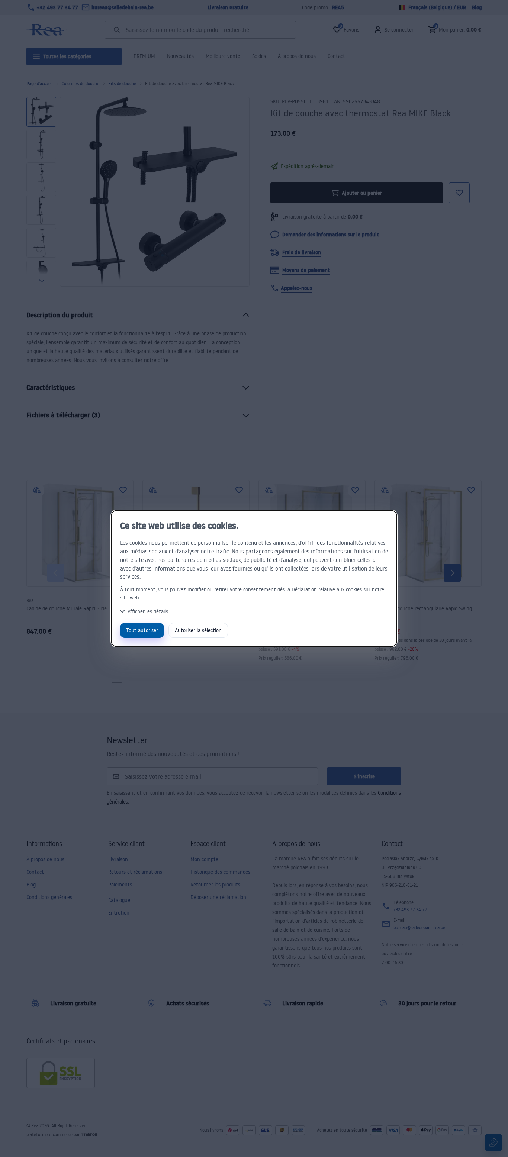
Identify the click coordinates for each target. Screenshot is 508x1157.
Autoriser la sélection (198, 630)
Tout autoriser (142, 630)
